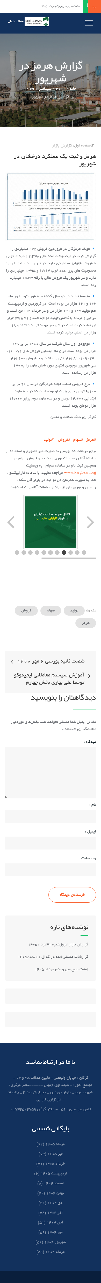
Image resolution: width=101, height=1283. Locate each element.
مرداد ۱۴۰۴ (55, 1252)
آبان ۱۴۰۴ (55, 1223)
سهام (51, 611)
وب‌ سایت (88, 858)
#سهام (78, 440)
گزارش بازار (62, 146)
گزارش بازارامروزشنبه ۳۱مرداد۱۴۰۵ (57, 945)
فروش (26, 611)
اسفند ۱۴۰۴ (54, 1183)
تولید (74, 611)
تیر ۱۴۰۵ (54, 1154)
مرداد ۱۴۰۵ (55, 1144)
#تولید (49, 440)
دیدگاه (90, 742)
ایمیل (90, 832)
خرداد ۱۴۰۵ (55, 1164)
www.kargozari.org (80, 473)
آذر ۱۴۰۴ (55, 1213)
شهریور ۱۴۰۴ (55, 1242)
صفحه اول (82, 146)
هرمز (86, 623)
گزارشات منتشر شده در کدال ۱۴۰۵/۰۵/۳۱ (53, 957)
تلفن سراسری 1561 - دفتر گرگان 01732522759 (50, 1109)
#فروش (64, 440)
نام (92, 805)
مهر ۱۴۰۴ (55, 1232)
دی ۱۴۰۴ (54, 1203)
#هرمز (91, 440)
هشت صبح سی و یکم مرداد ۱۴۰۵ (61, 969)
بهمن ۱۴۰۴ (55, 1193)
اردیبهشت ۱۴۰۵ (54, 1174)
